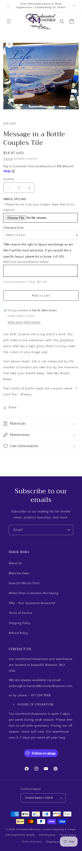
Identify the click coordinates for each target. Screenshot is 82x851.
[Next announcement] (74, 6)
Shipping (8, 159)
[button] (9, 21)
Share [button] (12, 407)
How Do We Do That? (24, 583)
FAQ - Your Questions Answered (32, 603)
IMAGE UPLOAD (14, 199)
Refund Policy (18, 633)
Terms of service (32, 841)
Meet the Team (19, 573)
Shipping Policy (20, 623)
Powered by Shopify (23, 835)
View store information (24, 322)
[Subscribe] (68, 530)
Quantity (8, 179)
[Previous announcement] (8, 6)
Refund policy (47, 835)
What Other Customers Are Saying (33, 593)
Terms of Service (20, 613)
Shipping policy (55, 841)
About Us (15, 563)
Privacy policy (68, 835)
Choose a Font (13, 228)
